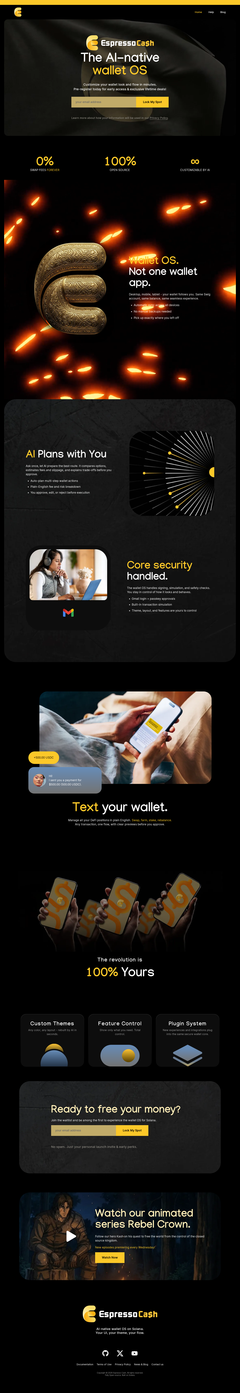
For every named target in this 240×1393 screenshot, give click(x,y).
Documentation (84, 1364)
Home (198, 12)
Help (211, 12)
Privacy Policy (159, 117)
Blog (223, 12)
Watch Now (110, 1257)
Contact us (158, 1364)
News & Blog (141, 1364)
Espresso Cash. (119, 1373)
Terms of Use (104, 1364)
